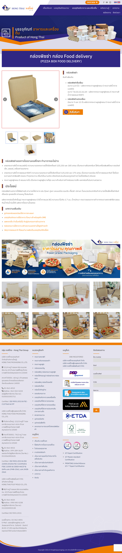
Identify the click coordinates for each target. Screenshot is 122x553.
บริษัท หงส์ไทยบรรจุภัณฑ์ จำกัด (74, 360)
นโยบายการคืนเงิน (41, 466)
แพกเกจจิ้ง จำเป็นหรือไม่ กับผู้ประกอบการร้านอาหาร (24, 221)
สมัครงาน (107, 12)
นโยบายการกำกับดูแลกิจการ (45, 470)
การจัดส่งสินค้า (40, 452)
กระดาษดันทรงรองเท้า (42, 360)
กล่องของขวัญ (40, 368)
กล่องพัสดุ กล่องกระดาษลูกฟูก (45, 372)
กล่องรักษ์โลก (39, 386)
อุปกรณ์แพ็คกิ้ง (40, 423)
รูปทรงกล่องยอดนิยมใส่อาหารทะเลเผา (19, 213)
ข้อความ (95, 390)
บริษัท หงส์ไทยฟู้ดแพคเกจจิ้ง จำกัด (75, 363)
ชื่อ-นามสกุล (97, 357)
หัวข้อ (95, 382)
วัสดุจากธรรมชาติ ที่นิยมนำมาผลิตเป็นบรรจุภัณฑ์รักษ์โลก (26, 230)
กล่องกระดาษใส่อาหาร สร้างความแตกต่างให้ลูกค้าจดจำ (26, 226)
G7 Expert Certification (73, 453)
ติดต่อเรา (116, 12)
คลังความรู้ (104, 8)
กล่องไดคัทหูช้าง (40, 390)
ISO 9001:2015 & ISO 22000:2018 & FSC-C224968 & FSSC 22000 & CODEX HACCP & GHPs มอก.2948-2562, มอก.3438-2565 (15, 466)
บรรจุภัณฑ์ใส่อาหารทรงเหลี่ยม (45, 405)
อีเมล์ (94, 365)
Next (56, 99)
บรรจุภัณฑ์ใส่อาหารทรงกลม (44, 401)
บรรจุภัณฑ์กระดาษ (61, 8)
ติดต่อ (37, 477)
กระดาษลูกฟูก (39, 364)
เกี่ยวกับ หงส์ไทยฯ (41, 441)
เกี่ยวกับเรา (47, 8)
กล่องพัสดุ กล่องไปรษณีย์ (43, 382)
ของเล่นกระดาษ (40, 393)
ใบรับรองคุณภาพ (41, 448)
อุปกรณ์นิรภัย (39, 419)
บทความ (115, 8)
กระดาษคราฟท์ (40, 357)
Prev (5, 99)
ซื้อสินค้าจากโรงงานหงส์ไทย (44, 445)
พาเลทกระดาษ (40, 415)
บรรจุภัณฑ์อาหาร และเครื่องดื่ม (84, 8)
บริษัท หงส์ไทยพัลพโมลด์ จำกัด (73, 366)
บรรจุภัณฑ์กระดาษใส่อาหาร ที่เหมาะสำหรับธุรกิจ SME (25, 217)
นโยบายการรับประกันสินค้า (44, 462)
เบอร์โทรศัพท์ (97, 374)
